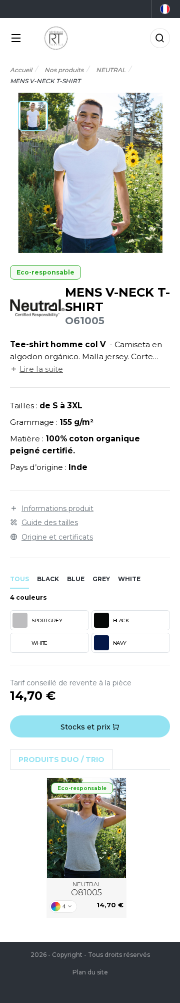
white (129, 579)
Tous (19, 579)
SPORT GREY (47, 620)
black (48, 579)
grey (101, 579)
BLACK (121, 620)
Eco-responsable (45, 272)
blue (75, 579)
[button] (33, 116)
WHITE (40, 643)
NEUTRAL (86, 889)
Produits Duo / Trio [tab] (61, 759)
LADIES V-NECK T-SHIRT (87, 828)
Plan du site (90, 972)
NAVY (119, 643)
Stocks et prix (86, 726)
